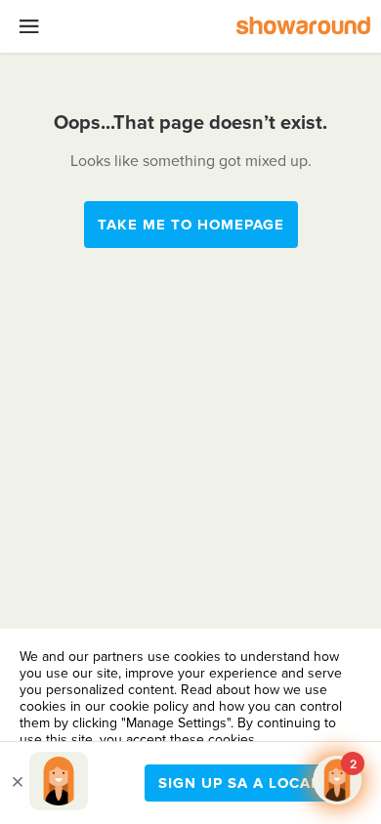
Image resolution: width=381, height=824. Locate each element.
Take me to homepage (191, 224)
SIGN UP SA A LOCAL (238, 783)
